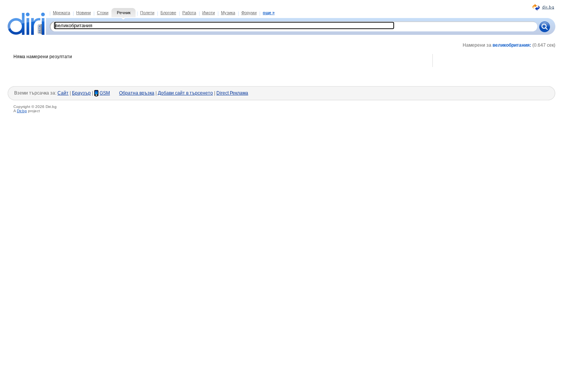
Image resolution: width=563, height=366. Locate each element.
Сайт (63, 93)
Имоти (208, 12)
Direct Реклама (232, 93)
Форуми (249, 12)
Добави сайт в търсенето (185, 93)
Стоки (102, 12)
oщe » (269, 12)
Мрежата (61, 12)
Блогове (168, 12)
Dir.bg (22, 111)
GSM (105, 93)
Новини (83, 12)
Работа (189, 12)
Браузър (81, 93)
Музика (228, 12)
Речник (124, 12)
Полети (147, 12)
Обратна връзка (136, 93)
